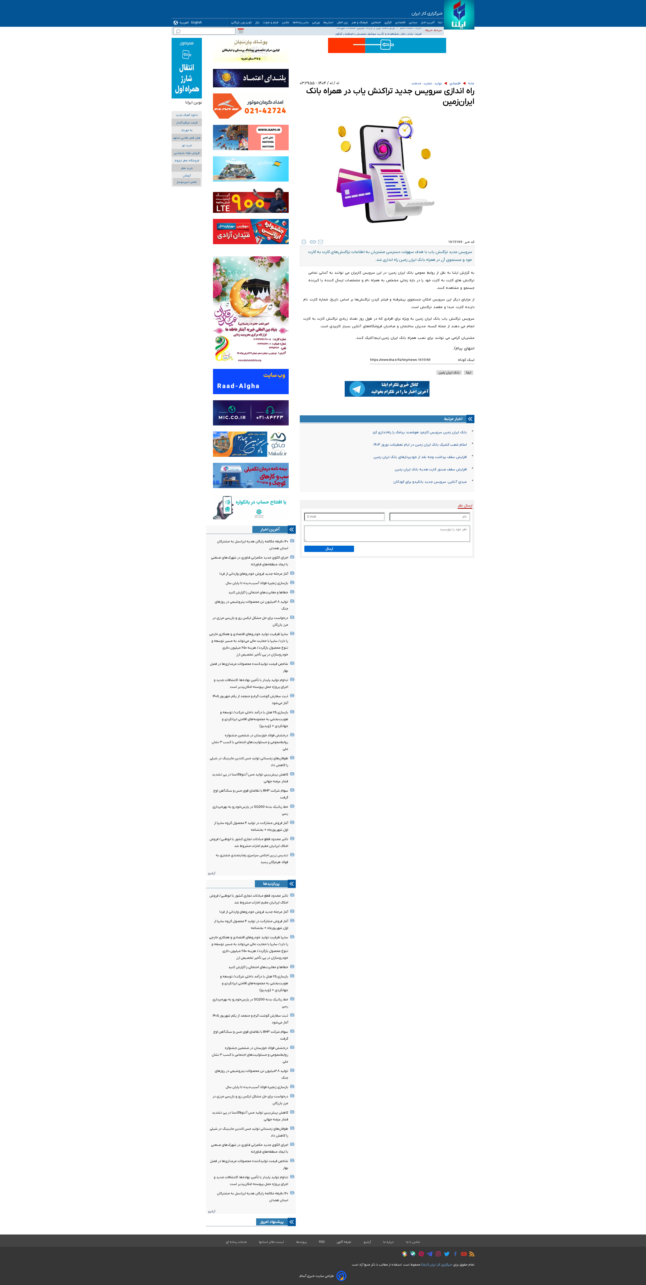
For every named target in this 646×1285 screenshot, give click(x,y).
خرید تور (187, 145)
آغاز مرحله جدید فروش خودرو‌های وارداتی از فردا (254, 574)
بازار (257, 22)
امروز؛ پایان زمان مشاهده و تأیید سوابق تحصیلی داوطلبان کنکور (378, 30)
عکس (285, 22)
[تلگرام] (428, 1254)
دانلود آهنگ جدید (187, 115)
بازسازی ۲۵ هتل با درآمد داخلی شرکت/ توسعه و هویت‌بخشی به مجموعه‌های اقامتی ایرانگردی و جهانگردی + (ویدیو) (254, 719)
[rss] (470, 1254)
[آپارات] (420, 1254)
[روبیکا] (403, 1254)
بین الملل (342, 22)
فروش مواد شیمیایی (187, 153)
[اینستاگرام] (437, 1254)
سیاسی (413, 22)
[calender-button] (240, 31)
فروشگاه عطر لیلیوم (187, 161)
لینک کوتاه (466, 360)
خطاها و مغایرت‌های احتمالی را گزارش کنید (258, 592)
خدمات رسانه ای (236, 1242)
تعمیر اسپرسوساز (187, 182)
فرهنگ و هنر (360, 22)
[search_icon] (178, 32)
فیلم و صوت (271, 22)
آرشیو (211, 873)
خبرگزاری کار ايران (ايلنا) (436, 1265)
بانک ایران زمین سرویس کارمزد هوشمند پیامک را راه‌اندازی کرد (419, 432)
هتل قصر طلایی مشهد (187, 138)
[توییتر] (445, 1254)
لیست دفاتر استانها (271, 1242)
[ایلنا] (459, 15)
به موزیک (187, 130)
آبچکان (187, 176)
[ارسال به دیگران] (320, 241)
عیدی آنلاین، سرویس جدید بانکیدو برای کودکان (430, 482)
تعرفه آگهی (344, 1242)
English (196, 22)
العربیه (184, 22)
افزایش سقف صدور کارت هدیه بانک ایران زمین (431, 469)
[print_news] (304, 242)
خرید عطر (187, 168)
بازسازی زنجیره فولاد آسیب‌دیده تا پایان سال (257, 583)
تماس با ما (413, 1242)
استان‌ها (328, 22)
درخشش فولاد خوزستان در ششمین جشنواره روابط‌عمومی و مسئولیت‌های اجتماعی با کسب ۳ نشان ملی (250, 742)
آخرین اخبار (428, 22)
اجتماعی (376, 22)
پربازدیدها (271, 883)
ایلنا (440, 22)
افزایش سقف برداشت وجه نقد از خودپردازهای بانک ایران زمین (420, 457)
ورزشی (316, 22)
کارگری (388, 22)
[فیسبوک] (454, 1254)
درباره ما (388, 1242)
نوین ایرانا (193, 102)
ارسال (329, 549)
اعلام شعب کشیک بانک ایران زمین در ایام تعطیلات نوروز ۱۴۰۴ (420, 444)
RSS (322, 1242)
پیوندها (301, 1242)
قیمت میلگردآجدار (187, 123)
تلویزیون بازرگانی (241, 22)
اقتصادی (400, 22)
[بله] (411, 1254)
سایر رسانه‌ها (301, 22)
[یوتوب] (463, 1254)
